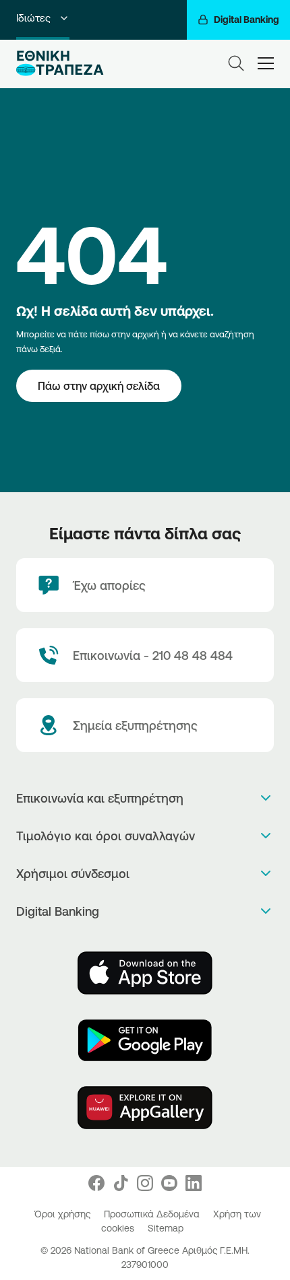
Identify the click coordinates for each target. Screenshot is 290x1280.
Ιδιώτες (33, 18)
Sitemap (165, 1228)
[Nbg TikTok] (121, 1183)
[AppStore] (145, 973)
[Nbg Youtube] (169, 1183)
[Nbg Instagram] (145, 1183)
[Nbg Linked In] (193, 1183)
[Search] (236, 63)
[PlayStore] (145, 1040)
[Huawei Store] (145, 1108)
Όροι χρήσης (63, 1214)
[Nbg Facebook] (96, 1183)
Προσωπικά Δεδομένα (153, 1214)
